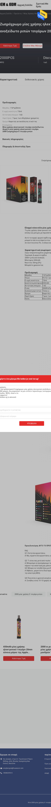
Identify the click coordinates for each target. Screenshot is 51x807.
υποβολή (31, 423)
